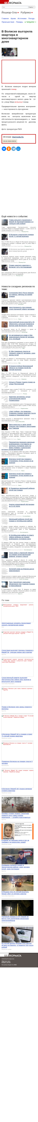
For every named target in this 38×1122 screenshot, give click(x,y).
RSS (15, 965)
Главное (5, 18)
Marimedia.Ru (18, 137)
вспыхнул (19, 102)
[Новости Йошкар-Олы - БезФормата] (11, 2)
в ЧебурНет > (30, 22)
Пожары (19, 22)
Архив (13, 18)
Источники (22, 18)
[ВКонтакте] (4, 149)
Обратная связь (6, 961)
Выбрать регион (6, 962)
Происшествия (8, 22)
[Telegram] (13, 149)
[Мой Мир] (18, 149)
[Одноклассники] (9, 149)
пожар (13, 89)
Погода (31, 18)
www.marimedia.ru (9, 57)
